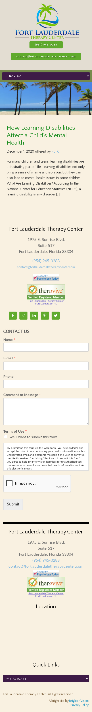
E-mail (9, 358)
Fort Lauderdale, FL (46, 303)
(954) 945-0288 (46, 44)
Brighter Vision (79, 701)
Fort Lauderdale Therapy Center (46, 301)
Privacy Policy (80, 705)
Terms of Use (15, 431)
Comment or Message (22, 395)
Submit (13, 504)
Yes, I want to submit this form (33, 437)
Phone (8, 376)
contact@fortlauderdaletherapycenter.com (46, 56)
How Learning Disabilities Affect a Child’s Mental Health (41, 135)
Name (9, 340)
